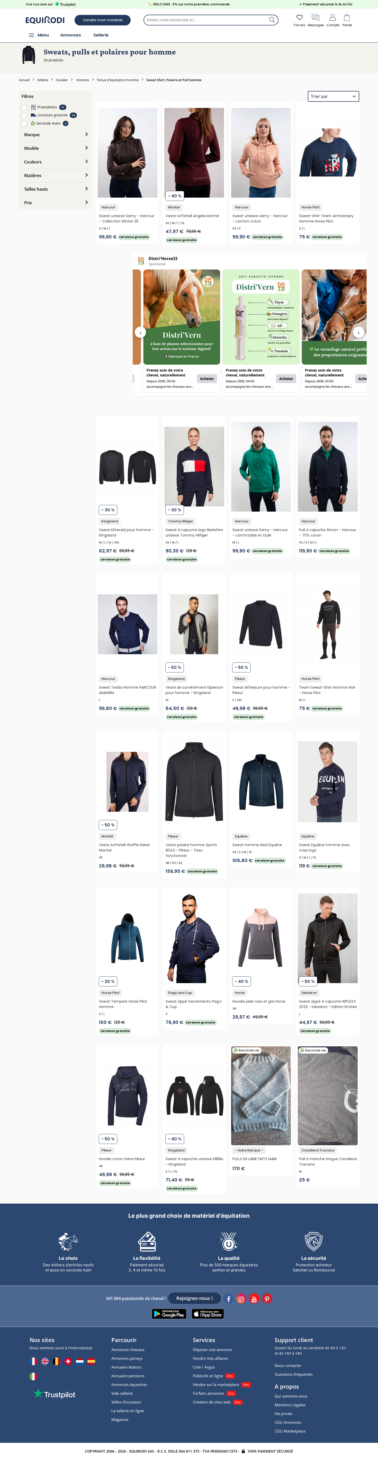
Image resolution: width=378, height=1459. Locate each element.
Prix (28, 203)
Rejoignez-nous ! (194, 1298)
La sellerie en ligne (127, 1410)
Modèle (31, 148)
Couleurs (33, 162)
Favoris (299, 25)
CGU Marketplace (290, 1431)
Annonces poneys (127, 1358)
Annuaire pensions (128, 1375)
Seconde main (46, 123)
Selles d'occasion (126, 1402)
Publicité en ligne (208, 1375)
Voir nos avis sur (39, 4)
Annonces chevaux (128, 1349)
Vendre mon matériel (102, 20)
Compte (333, 25)
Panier (347, 25)
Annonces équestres (129, 1384)
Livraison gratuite (53, 115)
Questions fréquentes (294, 1374)
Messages (316, 25)
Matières (32, 175)
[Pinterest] (267, 1299)
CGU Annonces (288, 1422)
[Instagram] (241, 1299)
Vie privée (283, 1413)
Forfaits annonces (208, 1393)
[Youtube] (254, 1299)
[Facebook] (228, 1299)
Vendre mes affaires (210, 1358)
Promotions (47, 107)
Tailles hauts (36, 189)
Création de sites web (212, 1402)
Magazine (119, 1419)
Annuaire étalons (126, 1367)
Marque (32, 134)
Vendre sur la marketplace (216, 1384)
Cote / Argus (204, 1367)
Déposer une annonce (212, 1349)
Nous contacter (288, 1365)
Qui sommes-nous (291, 1396)
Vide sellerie (122, 1393)
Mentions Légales (290, 1404)
